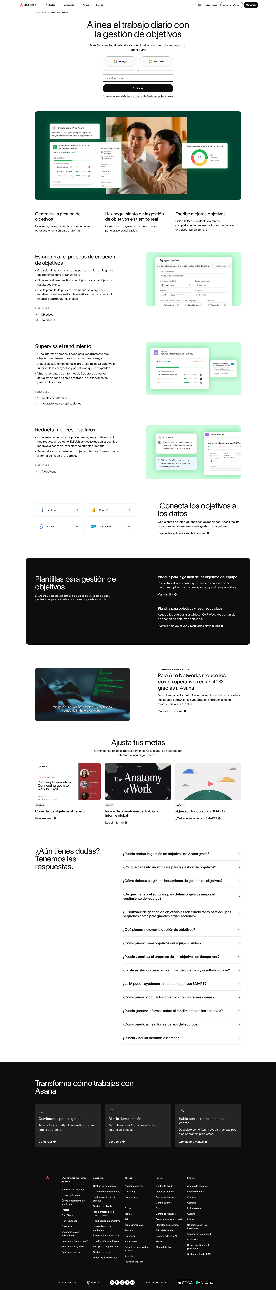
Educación (130, 1236)
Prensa (190, 1219)
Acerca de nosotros (197, 1186)
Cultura (191, 1213)
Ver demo (115, 1141)
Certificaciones (164, 1202)
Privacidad (193, 1239)
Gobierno (129, 1230)
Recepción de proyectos (105, 1246)
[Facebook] (127, 1282)
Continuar (138, 88)
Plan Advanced (69, 1221)
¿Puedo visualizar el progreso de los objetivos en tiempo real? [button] (171, 957)
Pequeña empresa (133, 1186)
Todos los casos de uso (105, 1257)
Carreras (191, 1202)
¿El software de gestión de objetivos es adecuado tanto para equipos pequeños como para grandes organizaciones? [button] (177, 914)
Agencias (129, 1256)
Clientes (191, 1197)
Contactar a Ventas (231, 5)
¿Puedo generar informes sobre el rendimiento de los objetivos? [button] (173, 1011)
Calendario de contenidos (106, 1191)
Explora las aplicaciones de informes (181, 533)
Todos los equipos (133, 1261)
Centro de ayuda (164, 1186)
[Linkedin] (117, 1282)
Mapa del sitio (163, 1247)
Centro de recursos (166, 1213)
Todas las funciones (72, 1195)
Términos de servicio (155, 96)
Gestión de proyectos (73, 1246)
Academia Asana (165, 1197)
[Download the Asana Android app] (204, 1282)
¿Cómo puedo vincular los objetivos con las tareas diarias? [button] (168, 997)
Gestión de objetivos (103, 1206)
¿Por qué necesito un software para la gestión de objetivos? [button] (169, 867)
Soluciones (69, 5)
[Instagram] (122, 1282)
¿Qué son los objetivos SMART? (196, 818)
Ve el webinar (43, 818)
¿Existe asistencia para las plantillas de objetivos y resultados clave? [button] (176, 970)
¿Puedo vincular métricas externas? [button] (151, 1038)
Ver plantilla (165, 594)
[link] (40, 12)
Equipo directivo (195, 1191)
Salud (127, 1219)
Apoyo (86, 5)
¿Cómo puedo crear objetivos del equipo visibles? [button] (162, 943)
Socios (159, 1241)
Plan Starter (68, 1215)
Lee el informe (114, 822)
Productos (50, 5)
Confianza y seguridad (199, 1234)
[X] (112, 1282)
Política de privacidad (133, 96)
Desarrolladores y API (167, 1236)
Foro (158, 1208)
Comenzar (251, 5)
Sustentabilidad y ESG (199, 1254)
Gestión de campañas (104, 1186)
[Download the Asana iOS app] (185, 1282)
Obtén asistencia (165, 1191)
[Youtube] (132, 1282)
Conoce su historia (170, 711)
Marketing (129, 1191)
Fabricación (130, 1241)
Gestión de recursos (72, 1252)
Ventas (128, 1213)
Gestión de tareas (102, 1252)
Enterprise (67, 1226)
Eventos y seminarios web (169, 1219)
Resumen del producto (73, 1189)
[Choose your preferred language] (199, 5)
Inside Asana (194, 1208)
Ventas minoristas (133, 1225)
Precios (99, 5)
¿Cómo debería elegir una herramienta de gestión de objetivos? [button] (172, 881)
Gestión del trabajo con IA (75, 1241)
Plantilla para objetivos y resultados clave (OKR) (189, 625)
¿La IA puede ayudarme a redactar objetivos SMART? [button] (164, 984)
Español (95, 1282)
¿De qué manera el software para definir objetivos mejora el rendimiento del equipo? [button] (169, 896)
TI (125, 1202)
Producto (129, 1208)
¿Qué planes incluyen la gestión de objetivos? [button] (159, 929)
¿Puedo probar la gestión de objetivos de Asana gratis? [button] (166, 854)
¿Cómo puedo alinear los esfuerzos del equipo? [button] (160, 1024)
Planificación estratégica (106, 1241)
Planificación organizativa (106, 1221)
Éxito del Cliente (164, 1230)
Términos (150, 1282)
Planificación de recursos (106, 1235)
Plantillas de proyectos (168, 1225)
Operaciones (131, 1197)
